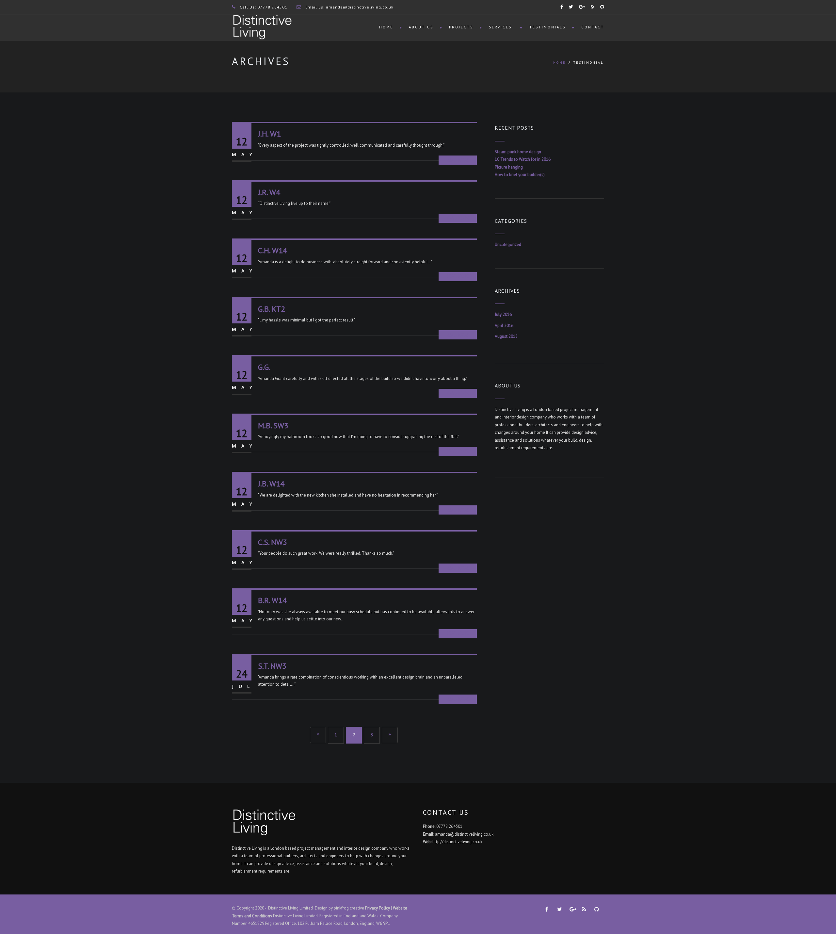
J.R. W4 (269, 192)
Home (386, 27)
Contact (592, 27)
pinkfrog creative (349, 908)
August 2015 (506, 336)
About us (421, 27)
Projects (461, 27)
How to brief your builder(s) (520, 174)
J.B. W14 (271, 484)
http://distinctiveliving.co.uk (457, 841)
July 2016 (503, 314)
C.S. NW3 (272, 542)
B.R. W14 (272, 600)
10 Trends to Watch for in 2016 (523, 159)
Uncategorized (508, 244)
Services (501, 27)
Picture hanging (509, 167)
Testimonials (547, 27)
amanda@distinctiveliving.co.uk (360, 7)
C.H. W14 (272, 250)
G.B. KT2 (271, 309)
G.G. (264, 367)
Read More (458, 160)
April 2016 (504, 325)
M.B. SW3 (273, 425)
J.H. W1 (269, 134)
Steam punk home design (518, 152)
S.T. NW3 (272, 666)
